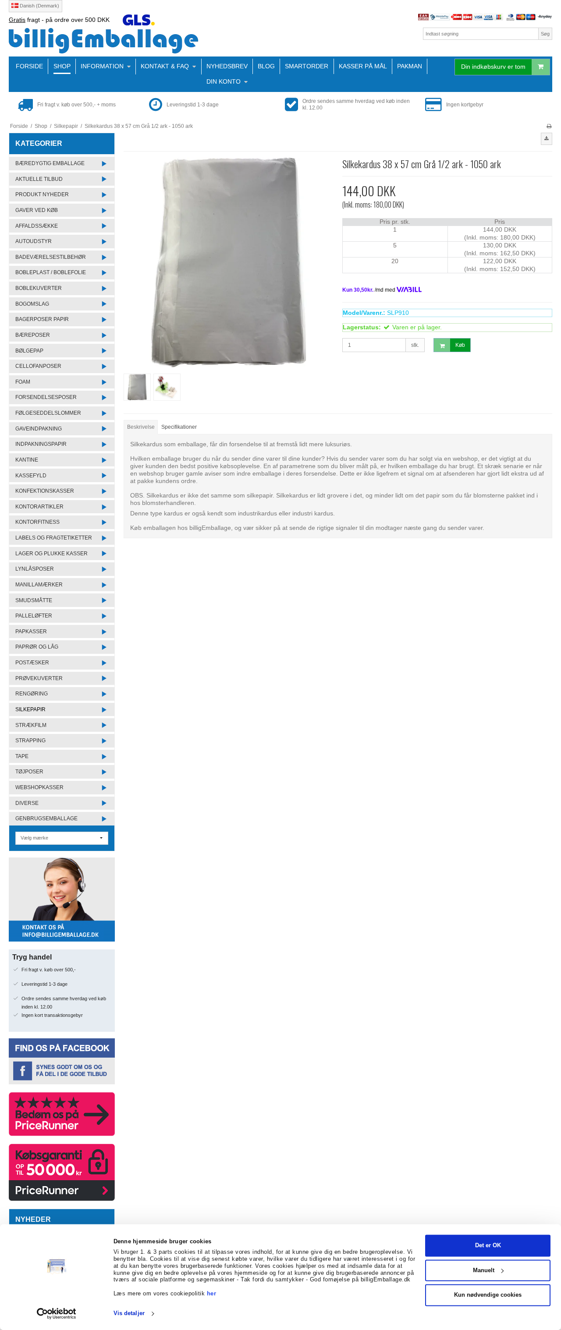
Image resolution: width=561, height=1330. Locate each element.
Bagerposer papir (42, 319)
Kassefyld (30, 476)
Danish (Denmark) (38, 5)
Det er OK (488, 1245)
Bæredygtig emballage (50, 163)
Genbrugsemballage (46, 818)
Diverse (27, 803)
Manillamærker (39, 585)
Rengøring (31, 694)
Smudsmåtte (33, 600)
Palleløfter (33, 616)
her (212, 1293)
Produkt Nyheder (42, 194)
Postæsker (32, 663)
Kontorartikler (39, 507)
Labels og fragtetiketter (53, 538)
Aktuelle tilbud (39, 179)
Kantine (26, 460)
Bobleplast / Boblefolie (50, 272)
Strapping (30, 740)
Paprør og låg (36, 647)
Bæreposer (32, 335)
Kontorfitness (37, 522)
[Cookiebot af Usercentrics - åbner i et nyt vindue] (56, 1313)
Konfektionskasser (44, 491)
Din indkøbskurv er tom (493, 66)
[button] (546, 139)
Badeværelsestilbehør (50, 257)
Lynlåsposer (34, 569)
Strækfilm (30, 725)
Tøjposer (29, 772)
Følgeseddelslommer (48, 413)
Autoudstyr (33, 241)
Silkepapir (30, 709)
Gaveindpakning (38, 429)
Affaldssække (36, 226)
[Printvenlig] (549, 126)
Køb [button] (460, 345)
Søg (545, 33)
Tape (21, 756)
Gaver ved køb (36, 210)
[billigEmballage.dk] (142, 40)
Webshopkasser (39, 787)
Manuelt (483, 1270)
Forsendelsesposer (46, 397)
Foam (22, 382)
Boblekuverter (38, 288)
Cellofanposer (38, 366)
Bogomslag (32, 304)
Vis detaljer (129, 1313)
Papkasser (31, 631)
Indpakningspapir (41, 444)
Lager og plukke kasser (51, 553)
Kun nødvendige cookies (488, 1295)
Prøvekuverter (39, 678)
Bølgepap (29, 351)
